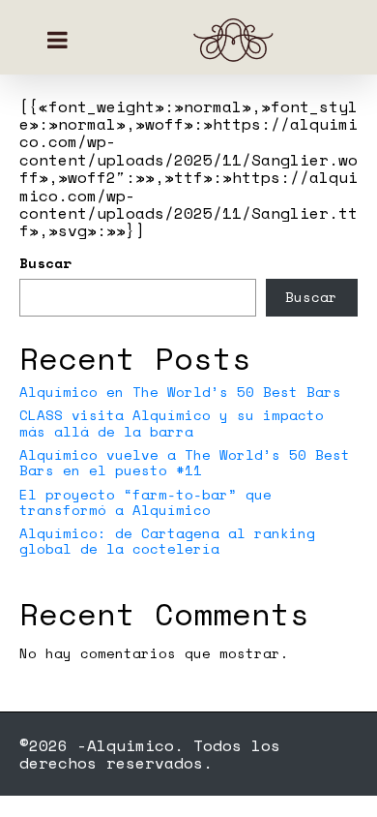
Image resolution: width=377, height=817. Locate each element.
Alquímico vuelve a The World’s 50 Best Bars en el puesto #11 (184, 462)
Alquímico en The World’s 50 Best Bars (180, 391)
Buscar (45, 263)
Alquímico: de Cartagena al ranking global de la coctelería (167, 541)
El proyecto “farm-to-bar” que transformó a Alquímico (145, 502)
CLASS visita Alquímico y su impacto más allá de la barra (171, 422)
